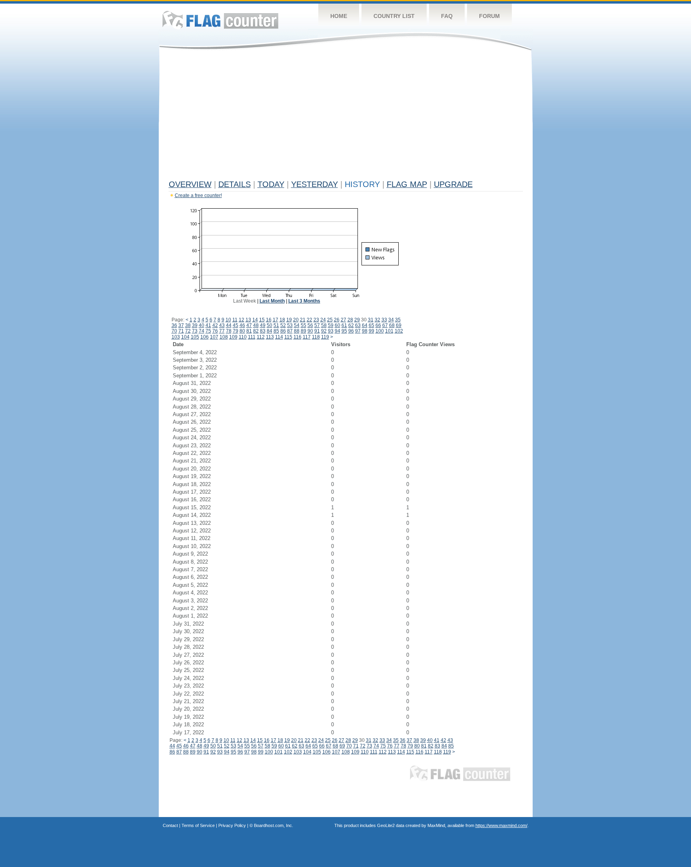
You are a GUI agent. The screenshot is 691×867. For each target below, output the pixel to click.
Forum (489, 16)
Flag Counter (220, 20)
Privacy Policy (232, 825)
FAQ (447, 16)
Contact (170, 825)
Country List (394, 16)
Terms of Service (198, 825)
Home (338, 16)
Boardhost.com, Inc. (273, 825)
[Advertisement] (346, 117)
